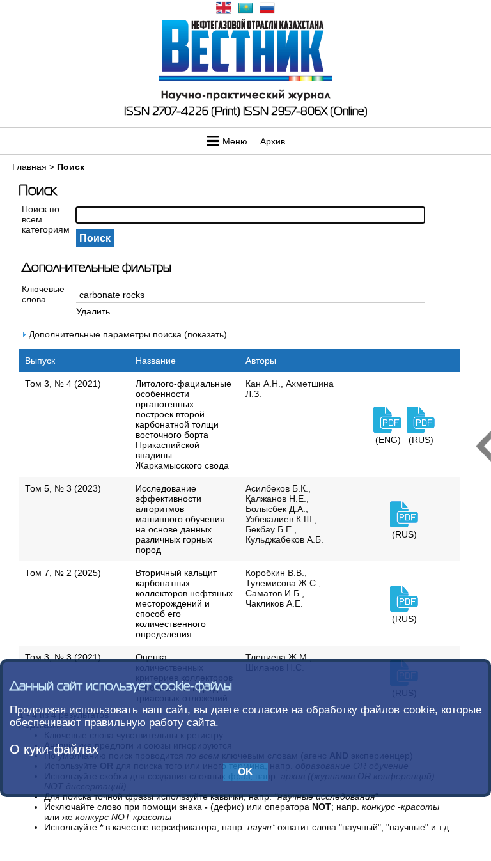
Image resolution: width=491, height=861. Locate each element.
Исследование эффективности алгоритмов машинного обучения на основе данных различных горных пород (180, 519)
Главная (29, 167)
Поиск (70, 167)
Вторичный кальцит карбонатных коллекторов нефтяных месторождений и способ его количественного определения (184, 603)
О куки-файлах (54, 749)
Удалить (93, 311)
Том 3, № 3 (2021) (63, 657)
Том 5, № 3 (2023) (63, 488)
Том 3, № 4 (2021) (63, 383)
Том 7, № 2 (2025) (63, 573)
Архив (272, 141)
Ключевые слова (43, 294)
